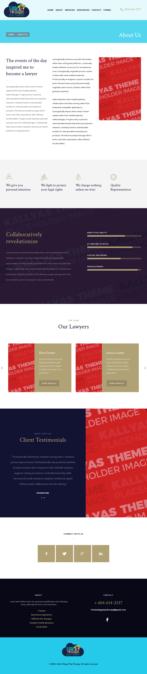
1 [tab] (42, 498)
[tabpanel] (43, 475)
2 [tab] (44, 498)
